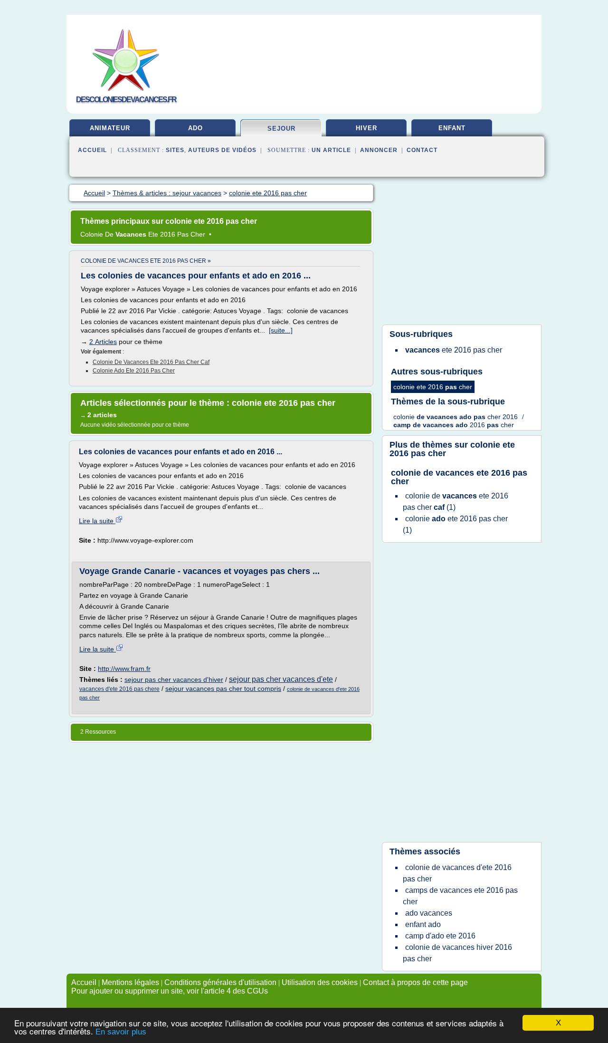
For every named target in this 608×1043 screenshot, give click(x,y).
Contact (422, 150)
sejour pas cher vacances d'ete (281, 679)
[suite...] (281, 330)
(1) (455, 501)
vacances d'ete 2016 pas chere (119, 689)
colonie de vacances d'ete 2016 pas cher (457, 873)
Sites (175, 150)
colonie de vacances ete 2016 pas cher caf (151, 362)
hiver (366, 128)
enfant (452, 128)
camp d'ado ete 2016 (440, 936)
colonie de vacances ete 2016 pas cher (459, 477)
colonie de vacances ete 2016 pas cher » (146, 261)
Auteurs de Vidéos (222, 150)
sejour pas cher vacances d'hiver (173, 679)
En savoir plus (120, 1031)
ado (195, 128)
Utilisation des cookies (320, 982)
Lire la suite (97, 521)
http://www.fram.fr (124, 668)
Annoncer (379, 150)
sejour (281, 128)
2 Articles (103, 341)
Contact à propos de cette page (415, 982)
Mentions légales (130, 982)
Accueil (92, 150)
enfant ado (423, 924)
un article (331, 150)
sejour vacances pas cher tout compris (223, 688)
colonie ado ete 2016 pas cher (134, 370)
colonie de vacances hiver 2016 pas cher (457, 953)
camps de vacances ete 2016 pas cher (460, 896)
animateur (110, 128)
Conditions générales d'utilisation (220, 982)
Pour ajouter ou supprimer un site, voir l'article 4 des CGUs (169, 991)
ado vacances (428, 913)
